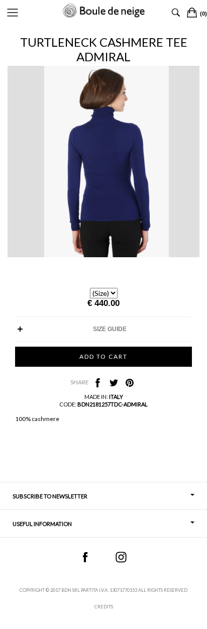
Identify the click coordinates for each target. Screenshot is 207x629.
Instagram (121, 557)
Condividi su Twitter (113, 382)
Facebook (85, 557)
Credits (103, 606)
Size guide (110, 329)
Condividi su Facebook (97, 382)
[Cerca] (175, 12)
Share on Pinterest (129, 382)
